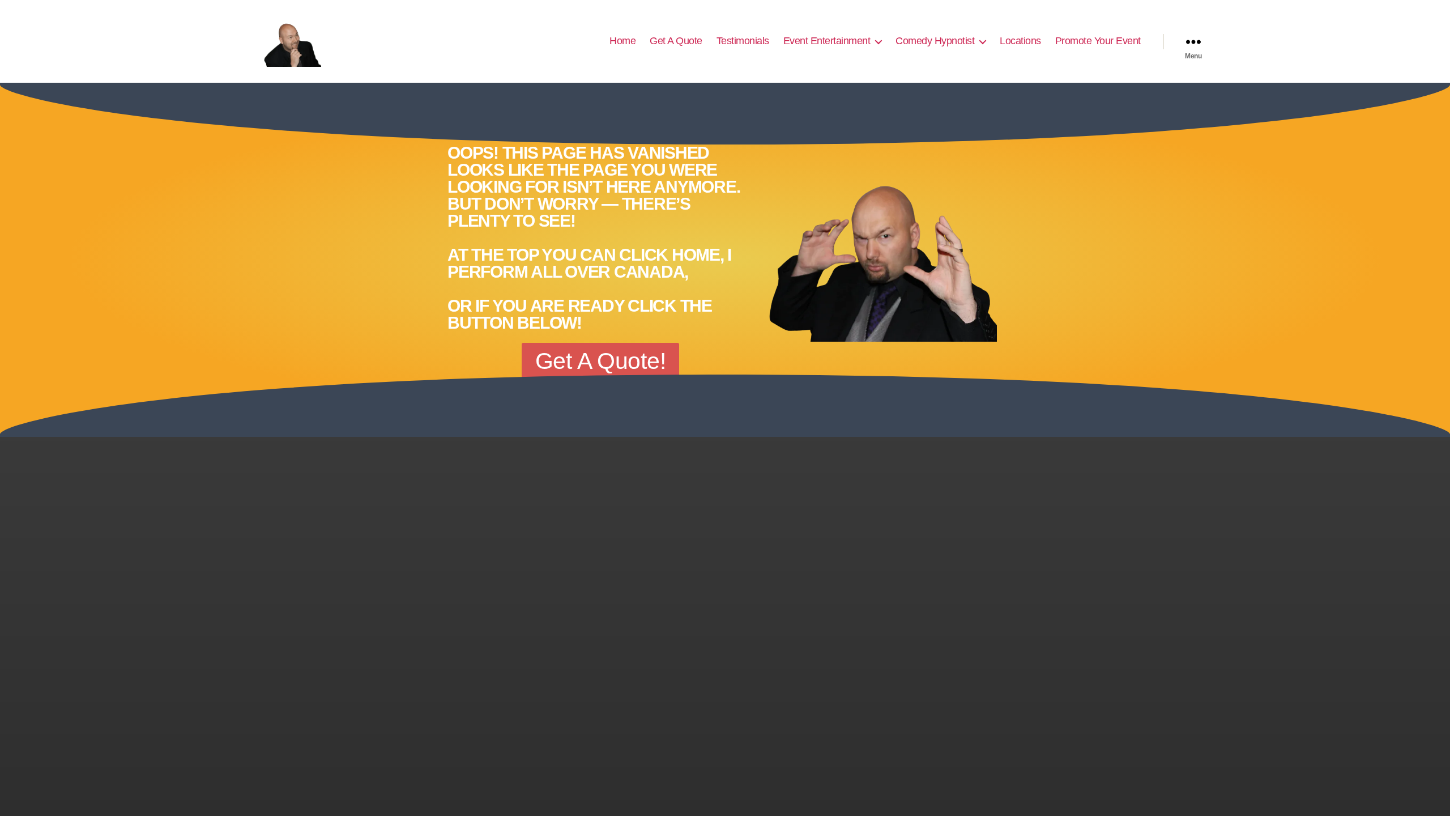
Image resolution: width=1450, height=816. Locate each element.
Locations (1020, 40)
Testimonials (743, 40)
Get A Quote (676, 40)
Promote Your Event (1098, 40)
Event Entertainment (827, 40)
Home (622, 40)
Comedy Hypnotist (934, 40)
